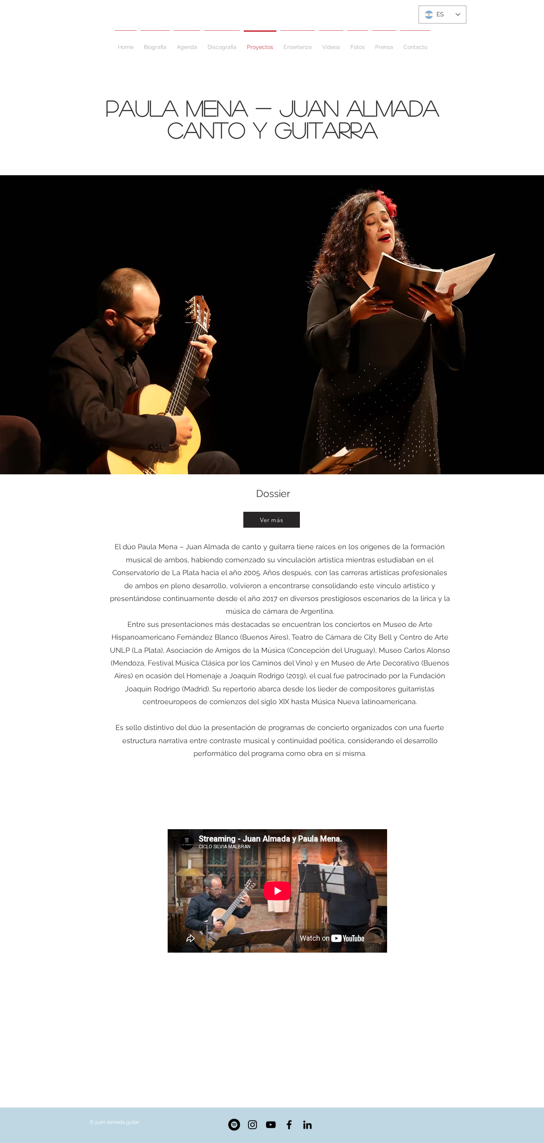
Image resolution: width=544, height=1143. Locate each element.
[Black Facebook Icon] (289, 1125)
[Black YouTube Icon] (271, 1125)
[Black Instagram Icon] (252, 1125)
